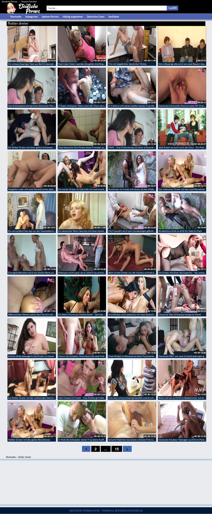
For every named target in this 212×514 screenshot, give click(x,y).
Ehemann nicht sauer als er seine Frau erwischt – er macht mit (90, 272)
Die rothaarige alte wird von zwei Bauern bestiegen (185, 64)
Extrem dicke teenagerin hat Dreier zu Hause (31, 356)
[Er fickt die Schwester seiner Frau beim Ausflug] (82, 420)
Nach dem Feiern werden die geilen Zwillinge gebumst (86, 64)
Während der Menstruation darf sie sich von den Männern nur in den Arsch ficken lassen (53, 314)
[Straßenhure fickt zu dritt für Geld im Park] (182, 211)
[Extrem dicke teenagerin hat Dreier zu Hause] (31, 336)
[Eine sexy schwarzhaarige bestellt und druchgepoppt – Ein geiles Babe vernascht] (132, 378)
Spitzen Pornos (50, 16)
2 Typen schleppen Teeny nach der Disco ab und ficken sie (87, 105)
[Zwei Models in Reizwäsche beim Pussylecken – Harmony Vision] (132, 336)
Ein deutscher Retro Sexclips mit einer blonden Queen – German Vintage (95, 231)
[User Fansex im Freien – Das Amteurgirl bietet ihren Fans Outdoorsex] (82, 378)
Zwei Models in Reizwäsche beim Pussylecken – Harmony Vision (141, 356)
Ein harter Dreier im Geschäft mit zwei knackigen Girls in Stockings (92, 189)
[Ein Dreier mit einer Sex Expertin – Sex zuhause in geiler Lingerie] (182, 253)
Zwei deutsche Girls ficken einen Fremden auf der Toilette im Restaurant (95, 147)
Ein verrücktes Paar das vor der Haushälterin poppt (34, 231)
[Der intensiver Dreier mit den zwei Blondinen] (182, 169)
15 (117, 448)
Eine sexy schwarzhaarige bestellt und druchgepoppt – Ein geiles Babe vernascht (149, 397)
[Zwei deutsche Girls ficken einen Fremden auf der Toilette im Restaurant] (82, 127)
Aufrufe (188, 22)
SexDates (113, 16)
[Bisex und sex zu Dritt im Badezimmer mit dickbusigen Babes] (182, 378)
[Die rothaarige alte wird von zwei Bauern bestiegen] (182, 44)
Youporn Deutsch (29, 1)
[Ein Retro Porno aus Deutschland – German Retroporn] (82, 294)
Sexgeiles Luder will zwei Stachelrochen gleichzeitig (34, 189)
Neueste (179, 22)
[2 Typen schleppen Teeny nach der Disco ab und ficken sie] (82, 86)
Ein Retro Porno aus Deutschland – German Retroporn (86, 314)
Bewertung (199, 22)
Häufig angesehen (73, 16)
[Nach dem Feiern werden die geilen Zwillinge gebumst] (82, 44)
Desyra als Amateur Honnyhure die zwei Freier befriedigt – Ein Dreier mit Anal (98, 356)
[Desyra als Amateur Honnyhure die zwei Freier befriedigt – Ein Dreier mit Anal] (82, 336)
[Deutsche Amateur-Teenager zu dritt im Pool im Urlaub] (182, 420)
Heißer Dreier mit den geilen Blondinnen (29, 439)
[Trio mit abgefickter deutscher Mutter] (132, 44)
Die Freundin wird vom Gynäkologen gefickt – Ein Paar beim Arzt (141, 231)
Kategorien (31, 16)
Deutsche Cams (96, 16)
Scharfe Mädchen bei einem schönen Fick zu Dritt (133, 439)
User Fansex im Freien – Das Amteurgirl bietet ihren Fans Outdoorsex (94, 397)
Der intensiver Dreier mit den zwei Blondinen (182, 189)
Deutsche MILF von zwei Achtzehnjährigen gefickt (184, 356)
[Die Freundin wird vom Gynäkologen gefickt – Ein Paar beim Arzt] (132, 211)
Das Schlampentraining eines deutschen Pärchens (33, 105)
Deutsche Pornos (9, 1)
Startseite (15, 16)
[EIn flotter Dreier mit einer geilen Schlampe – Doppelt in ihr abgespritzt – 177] (31, 127)
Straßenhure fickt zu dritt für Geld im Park (180, 231)
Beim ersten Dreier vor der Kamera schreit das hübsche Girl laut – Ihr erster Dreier (150, 272)
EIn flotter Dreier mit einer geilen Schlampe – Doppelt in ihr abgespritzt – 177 (47, 147)
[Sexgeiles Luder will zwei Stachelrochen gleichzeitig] (31, 169)
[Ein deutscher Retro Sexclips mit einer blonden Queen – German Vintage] (82, 211)
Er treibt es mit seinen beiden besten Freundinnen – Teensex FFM (141, 105)
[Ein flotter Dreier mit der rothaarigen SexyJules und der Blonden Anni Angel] (31, 378)
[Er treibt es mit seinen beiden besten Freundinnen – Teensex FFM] (132, 86)
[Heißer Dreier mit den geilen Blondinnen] (31, 420)
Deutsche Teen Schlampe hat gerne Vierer (180, 314)
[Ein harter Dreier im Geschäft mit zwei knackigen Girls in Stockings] (82, 169)
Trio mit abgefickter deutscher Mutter (127, 64)
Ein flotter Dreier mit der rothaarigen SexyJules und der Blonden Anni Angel (47, 397)
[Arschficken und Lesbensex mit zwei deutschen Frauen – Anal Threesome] (132, 294)
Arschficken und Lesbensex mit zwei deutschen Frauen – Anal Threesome (145, 314)
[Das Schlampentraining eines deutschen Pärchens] (31, 86)
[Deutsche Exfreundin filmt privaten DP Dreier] (182, 86)
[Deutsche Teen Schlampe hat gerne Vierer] (182, 294)
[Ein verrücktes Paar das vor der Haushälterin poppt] (31, 211)
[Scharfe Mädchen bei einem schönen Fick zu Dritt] (132, 420)
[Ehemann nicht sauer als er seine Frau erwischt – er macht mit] (82, 253)
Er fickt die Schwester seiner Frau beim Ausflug (82, 439)
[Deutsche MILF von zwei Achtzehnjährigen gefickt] (182, 336)
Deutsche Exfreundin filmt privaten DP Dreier (182, 105)
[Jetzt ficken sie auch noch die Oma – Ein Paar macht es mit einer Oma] (182, 127)
